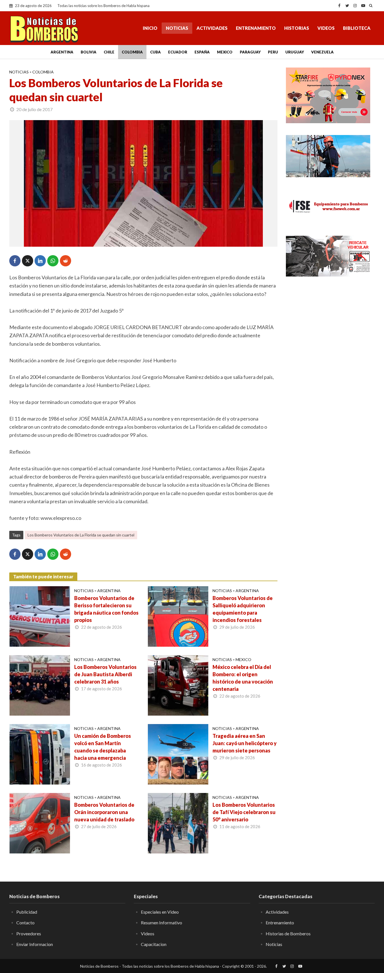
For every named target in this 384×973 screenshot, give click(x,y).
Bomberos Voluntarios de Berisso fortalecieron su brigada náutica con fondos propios (106, 609)
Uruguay (294, 52)
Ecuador (177, 52)
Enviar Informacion (34, 944)
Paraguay (250, 52)
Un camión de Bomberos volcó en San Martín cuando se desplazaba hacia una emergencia (102, 747)
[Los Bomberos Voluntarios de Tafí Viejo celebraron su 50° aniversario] (178, 822)
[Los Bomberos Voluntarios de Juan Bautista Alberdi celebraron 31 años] (40, 685)
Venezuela (322, 52)
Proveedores (28, 933)
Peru (273, 52)
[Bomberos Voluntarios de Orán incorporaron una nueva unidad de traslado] (40, 822)
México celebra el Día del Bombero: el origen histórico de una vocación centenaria (243, 678)
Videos (326, 28)
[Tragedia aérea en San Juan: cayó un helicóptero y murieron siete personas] (178, 753)
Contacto (25, 922)
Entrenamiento (256, 28)
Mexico (224, 52)
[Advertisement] (330, 323)
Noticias (177, 28)
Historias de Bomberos (288, 933)
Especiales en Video (160, 911)
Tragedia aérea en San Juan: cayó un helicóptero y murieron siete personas (245, 743)
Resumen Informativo (161, 922)
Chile (109, 52)
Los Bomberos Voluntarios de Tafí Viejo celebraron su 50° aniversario (244, 812)
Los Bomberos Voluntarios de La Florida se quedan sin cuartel (81, 534)
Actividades (211, 28)
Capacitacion (153, 944)
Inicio (150, 28)
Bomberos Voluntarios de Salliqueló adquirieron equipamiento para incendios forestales (243, 609)
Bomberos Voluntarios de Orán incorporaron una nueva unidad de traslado (104, 812)
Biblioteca (357, 28)
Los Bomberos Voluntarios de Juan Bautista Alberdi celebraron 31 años (105, 674)
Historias (296, 28)
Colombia (132, 52)
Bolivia (88, 52)
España (202, 52)
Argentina (62, 52)
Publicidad (26, 911)
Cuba (155, 52)
